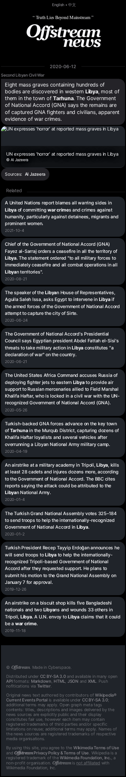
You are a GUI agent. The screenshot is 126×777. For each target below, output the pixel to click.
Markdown (41, 681)
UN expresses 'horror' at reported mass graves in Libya (62, 156)
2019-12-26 (15, 589)
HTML (59, 681)
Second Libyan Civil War (22, 75)
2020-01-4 (15, 499)
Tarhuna (63, 98)
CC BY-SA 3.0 (53, 676)
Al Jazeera (35, 174)
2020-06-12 (63, 66)
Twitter (44, 686)
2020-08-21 (16, 278)
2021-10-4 (14, 230)
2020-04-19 (16, 451)
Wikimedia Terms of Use (96, 747)
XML (92, 681)
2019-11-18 (15, 630)
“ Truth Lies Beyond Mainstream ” (63, 17)
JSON (73, 681)
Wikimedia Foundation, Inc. (85, 757)
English (58, 5)
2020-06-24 (16, 320)
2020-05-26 (16, 410)
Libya (91, 91)
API (9, 681)
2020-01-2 (15, 534)
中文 (72, 5)
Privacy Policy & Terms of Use (51, 753)
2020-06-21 (16, 361)
